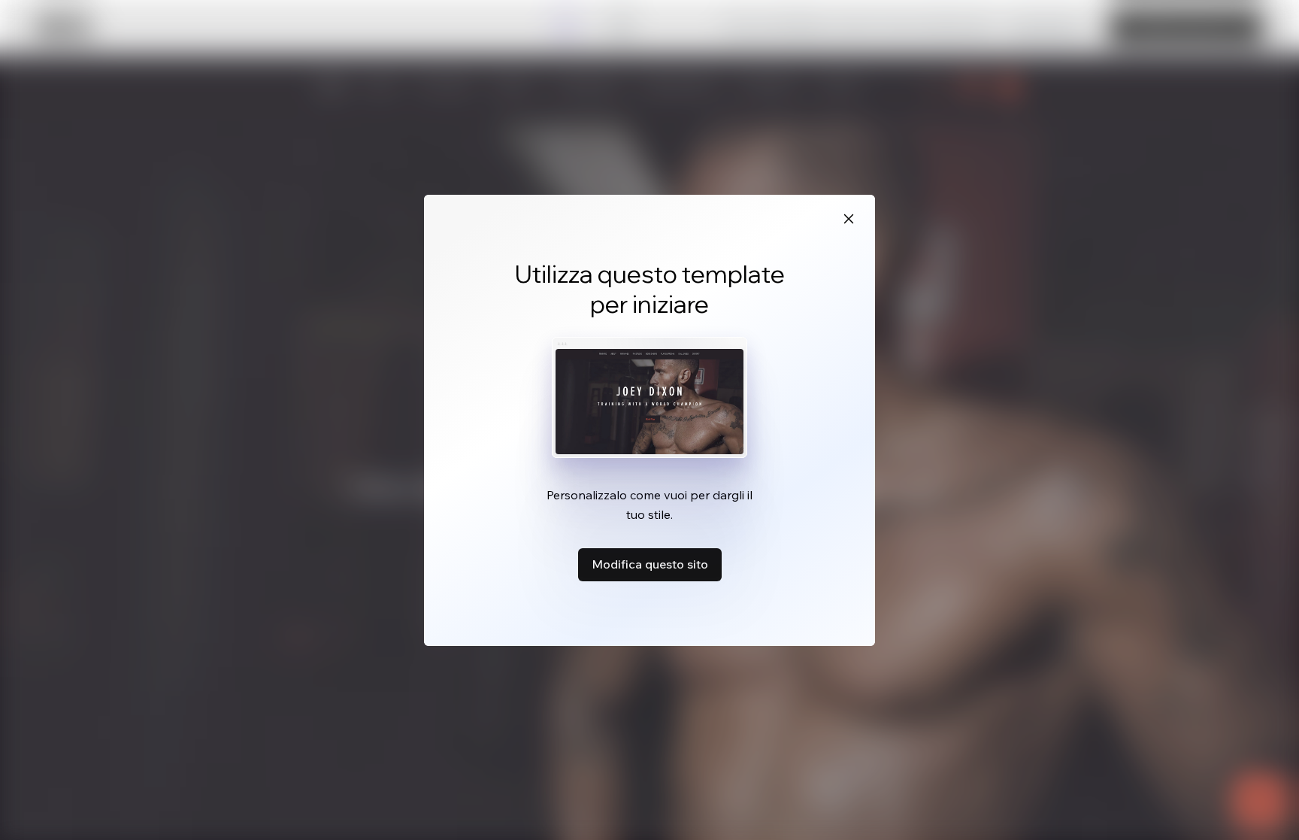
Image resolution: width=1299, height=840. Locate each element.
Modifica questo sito (650, 564)
